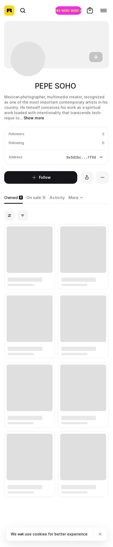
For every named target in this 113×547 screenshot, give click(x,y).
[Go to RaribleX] (68, 10)
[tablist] (77, 198)
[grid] (56, 360)
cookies (40, 534)
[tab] (13, 198)
